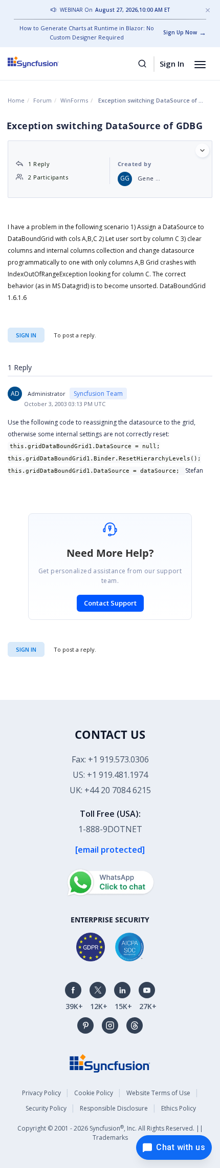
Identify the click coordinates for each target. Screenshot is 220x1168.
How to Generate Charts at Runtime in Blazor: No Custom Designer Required (86, 32)
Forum (42, 100)
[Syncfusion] (110, 1062)
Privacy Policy (41, 1093)
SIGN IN (26, 649)
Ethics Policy (178, 1108)
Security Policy (46, 1108)
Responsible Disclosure (114, 1108)
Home (16, 100)
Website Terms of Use (158, 1093)
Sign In (172, 63)
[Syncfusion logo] (45, 62)
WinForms (74, 100)
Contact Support (110, 603)
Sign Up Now (180, 32)
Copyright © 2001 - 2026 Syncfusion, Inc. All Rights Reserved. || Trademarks (110, 1132)
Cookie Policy (93, 1093)
